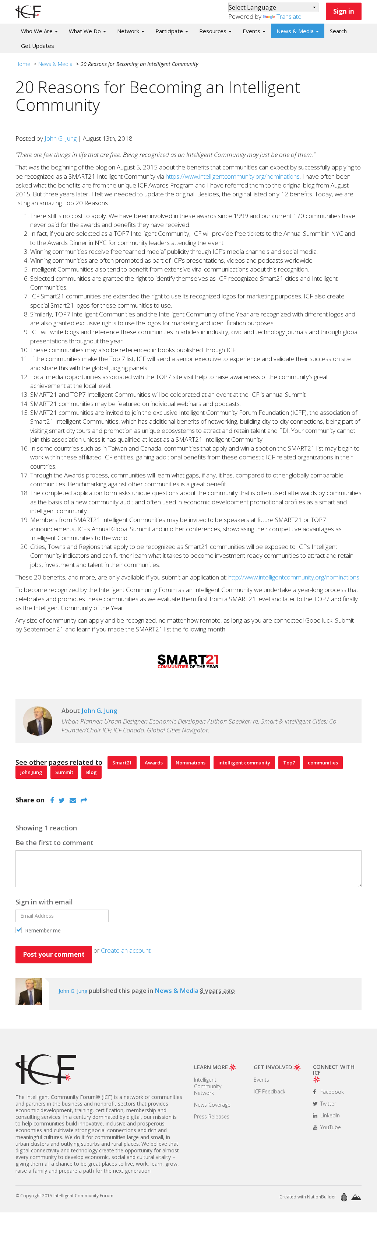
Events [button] (252, 31)
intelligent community (244, 762)
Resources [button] (213, 31)
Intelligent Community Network (207, 1086)
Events (261, 1079)
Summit (64, 772)
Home (22, 63)
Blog (91, 772)
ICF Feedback (269, 1091)
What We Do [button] (85, 31)
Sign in (343, 11)
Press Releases (211, 1116)
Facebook (331, 1091)
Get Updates (37, 45)
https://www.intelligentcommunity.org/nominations (233, 176)
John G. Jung (61, 138)
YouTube (330, 1127)
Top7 (289, 762)
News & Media (55, 63)
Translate (289, 16)
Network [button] (129, 31)
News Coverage (212, 1104)
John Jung (31, 772)
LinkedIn (329, 1115)
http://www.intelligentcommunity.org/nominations (293, 577)
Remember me (42, 930)
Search (338, 31)
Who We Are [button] (37, 31)
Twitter (327, 1103)
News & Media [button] (295, 31)
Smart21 (122, 762)
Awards (154, 762)
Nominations (190, 762)
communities (323, 762)
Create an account (126, 950)
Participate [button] (169, 31)
